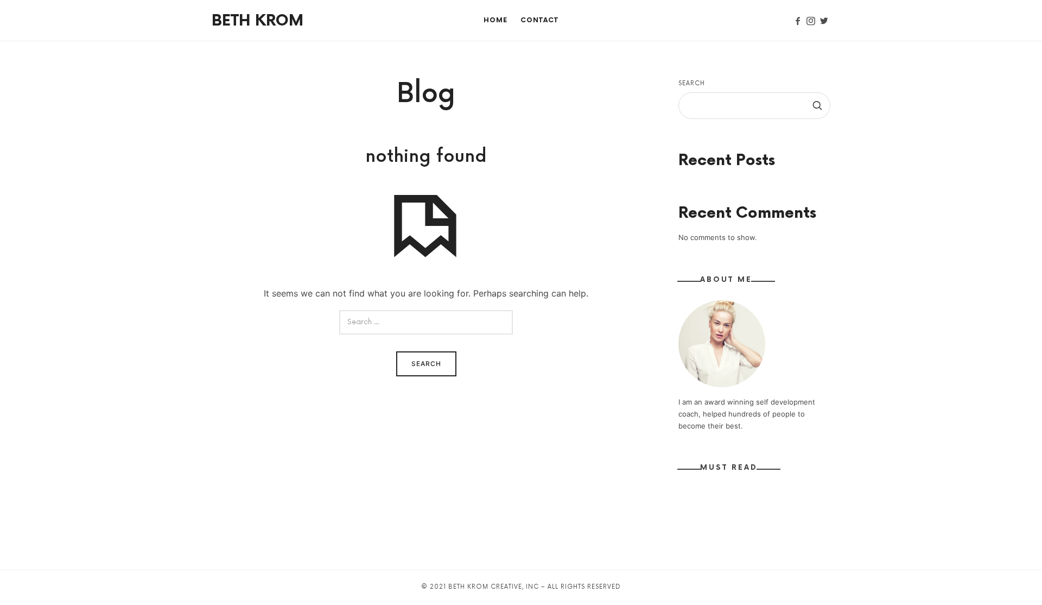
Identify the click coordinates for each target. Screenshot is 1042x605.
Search (691, 83)
